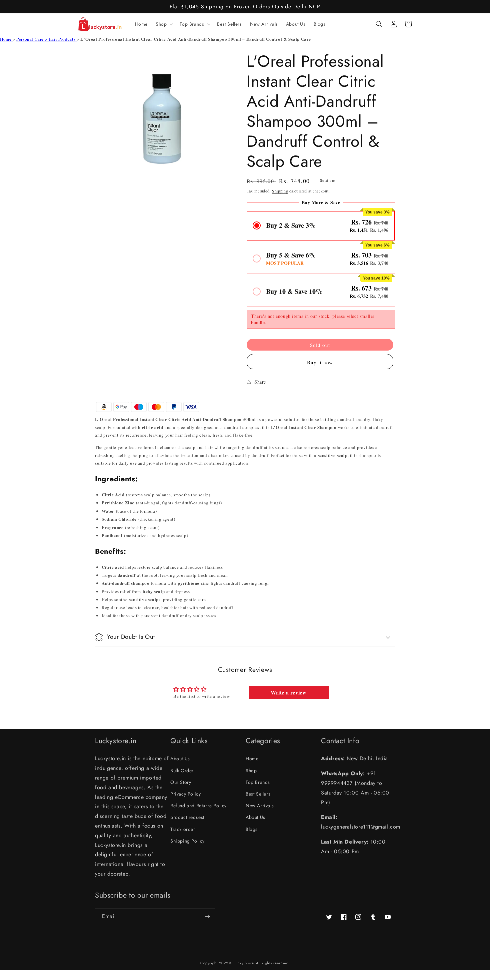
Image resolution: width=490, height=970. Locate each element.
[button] (164, 24)
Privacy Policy (185, 794)
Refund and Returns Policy (198, 805)
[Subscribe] (207, 916)
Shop (251, 770)
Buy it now (320, 362)
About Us (180, 758)
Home (6, 39)
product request (187, 817)
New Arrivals (260, 805)
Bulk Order (182, 770)
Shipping (280, 190)
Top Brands (258, 782)
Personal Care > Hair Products (46, 39)
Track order (182, 829)
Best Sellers (258, 794)
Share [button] (260, 382)
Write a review (288, 692)
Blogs (252, 829)
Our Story (180, 782)
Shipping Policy (187, 841)
